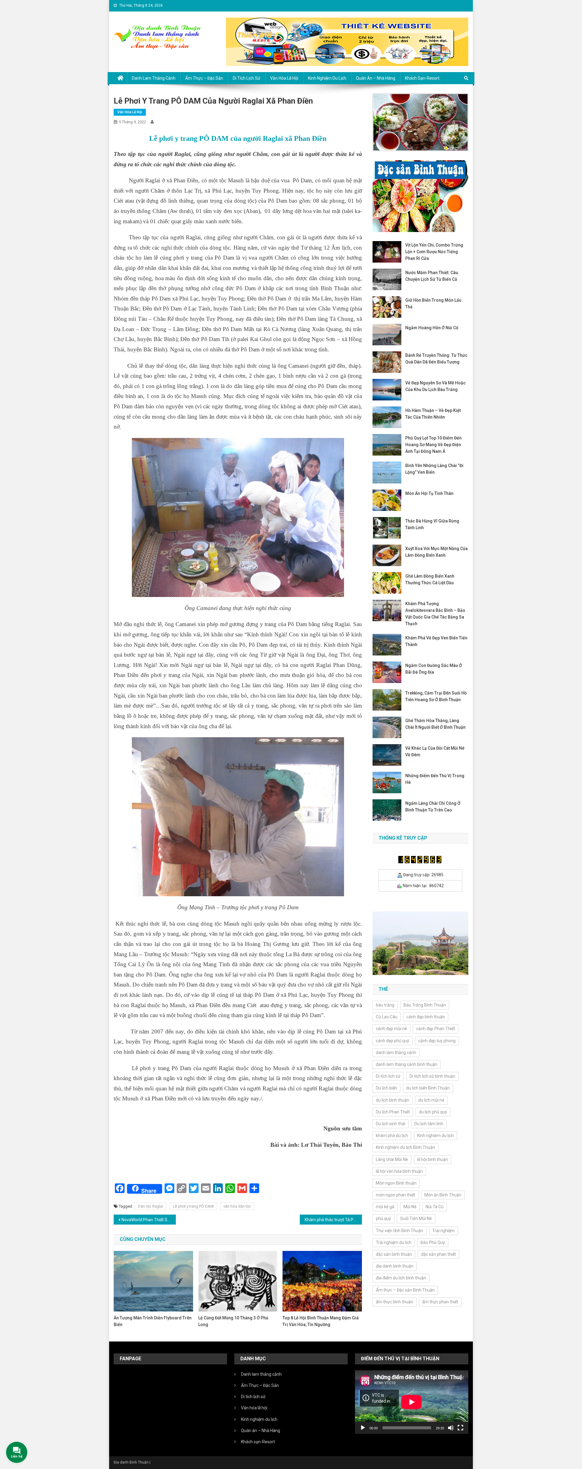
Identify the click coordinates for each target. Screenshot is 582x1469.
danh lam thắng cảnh (396, 1052)
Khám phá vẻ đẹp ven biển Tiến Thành (436, 641)
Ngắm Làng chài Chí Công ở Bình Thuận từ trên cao (432, 806)
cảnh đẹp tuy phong (437, 1040)
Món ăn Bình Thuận (442, 1194)
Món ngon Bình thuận (396, 1183)
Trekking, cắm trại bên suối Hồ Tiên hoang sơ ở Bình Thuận (436, 696)
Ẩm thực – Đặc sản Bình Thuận (405, 1290)
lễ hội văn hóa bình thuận (399, 1171)
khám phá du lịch (392, 1135)
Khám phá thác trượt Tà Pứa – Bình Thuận (333, 1219)
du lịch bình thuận (392, 1100)
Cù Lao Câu (386, 1016)
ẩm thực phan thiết (440, 1301)
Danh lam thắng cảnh (154, 78)
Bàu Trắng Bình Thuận (424, 1005)
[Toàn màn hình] (460, 1428)
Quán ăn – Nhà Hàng (375, 78)
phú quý (383, 1218)
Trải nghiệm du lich (393, 1242)
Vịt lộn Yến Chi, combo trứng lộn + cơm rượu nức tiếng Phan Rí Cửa (434, 252)
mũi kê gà (385, 1206)
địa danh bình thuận (394, 1266)
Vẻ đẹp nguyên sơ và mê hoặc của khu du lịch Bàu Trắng (435, 386)
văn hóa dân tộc (237, 1206)
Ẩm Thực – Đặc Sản (204, 78)
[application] (411, 1402)
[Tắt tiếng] (451, 1428)
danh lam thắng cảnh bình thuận (406, 1064)
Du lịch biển (386, 1088)
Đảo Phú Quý (432, 1242)
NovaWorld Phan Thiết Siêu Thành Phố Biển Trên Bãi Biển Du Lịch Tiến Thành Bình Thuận (149, 1219)
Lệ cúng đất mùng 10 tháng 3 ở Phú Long (233, 1321)
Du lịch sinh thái (390, 1123)
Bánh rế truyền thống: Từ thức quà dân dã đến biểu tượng (436, 358)
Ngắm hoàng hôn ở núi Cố (431, 327)
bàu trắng (385, 1005)
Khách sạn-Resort (422, 78)
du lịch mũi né (431, 1100)
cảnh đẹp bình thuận (425, 1016)
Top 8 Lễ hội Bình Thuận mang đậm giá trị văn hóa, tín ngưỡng (321, 1321)
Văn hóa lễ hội (284, 78)
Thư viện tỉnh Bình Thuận (399, 1230)
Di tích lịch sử (246, 78)
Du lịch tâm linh (428, 1123)
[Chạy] (363, 1428)
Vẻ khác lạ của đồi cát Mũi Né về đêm (434, 751)
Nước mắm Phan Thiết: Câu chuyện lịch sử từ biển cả (431, 276)
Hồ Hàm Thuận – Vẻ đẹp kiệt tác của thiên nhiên (433, 413)
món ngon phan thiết (395, 1194)
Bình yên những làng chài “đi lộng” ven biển (434, 469)
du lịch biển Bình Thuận (428, 1088)
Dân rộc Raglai (150, 1206)
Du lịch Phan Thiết (393, 1111)
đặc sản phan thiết (438, 1254)
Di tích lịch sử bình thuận (432, 1076)
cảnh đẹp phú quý (392, 1040)
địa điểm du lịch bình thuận (401, 1277)
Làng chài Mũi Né (392, 1159)
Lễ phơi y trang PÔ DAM (193, 1206)
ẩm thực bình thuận (394, 1301)
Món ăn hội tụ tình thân (429, 493)
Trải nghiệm (443, 1230)
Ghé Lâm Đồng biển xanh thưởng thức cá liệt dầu (429, 579)
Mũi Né (409, 1206)
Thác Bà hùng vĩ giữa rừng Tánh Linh (432, 524)
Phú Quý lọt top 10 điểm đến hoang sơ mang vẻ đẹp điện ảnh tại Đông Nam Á (433, 445)
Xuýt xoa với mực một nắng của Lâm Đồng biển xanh (436, 552)
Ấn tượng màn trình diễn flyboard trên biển (153, 1321)
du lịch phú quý (433, 1111)
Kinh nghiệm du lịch (327, 78)
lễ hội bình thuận (432, 1159)
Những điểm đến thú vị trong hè (434, 779)
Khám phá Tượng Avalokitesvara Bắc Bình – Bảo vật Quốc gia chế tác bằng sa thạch (435, 613)
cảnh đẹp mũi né (391, 1028)
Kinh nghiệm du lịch (435, 1135)
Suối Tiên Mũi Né (416, 1218)
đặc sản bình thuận (394, 1254)
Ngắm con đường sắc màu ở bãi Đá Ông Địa (433, 669)
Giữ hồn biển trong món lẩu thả (433, 303)
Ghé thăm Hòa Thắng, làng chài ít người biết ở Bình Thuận (435, 724)
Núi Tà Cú (434, 1206)
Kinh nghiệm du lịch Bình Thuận (405, 1147)
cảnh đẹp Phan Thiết (435, 1028)
